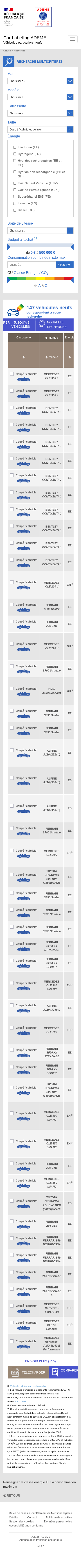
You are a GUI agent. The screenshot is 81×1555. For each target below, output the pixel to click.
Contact (32, 1517)
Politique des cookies (59, 1517)
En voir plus (40, 1361)
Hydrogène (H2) (29, 154)
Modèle (13, 90)
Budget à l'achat (22, 239)
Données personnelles (58, 1521)
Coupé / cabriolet (26, 374)
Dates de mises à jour (22, 1513)
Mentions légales (61, 1513)
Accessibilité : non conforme (26, 1525)
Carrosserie (16, 106)
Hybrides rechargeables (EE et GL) (39, 163)
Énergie (13, 136)
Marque (13, 74)
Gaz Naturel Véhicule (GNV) (38, 183)
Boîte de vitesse (20, 223)
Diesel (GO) (26, 210)
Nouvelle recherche (57, 324)
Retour (13, 1495)
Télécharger (33, 1372)
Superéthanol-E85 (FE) (34, 196)
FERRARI (51, 946)
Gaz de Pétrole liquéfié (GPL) (39, 190)
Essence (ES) (27, 203)
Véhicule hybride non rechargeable (28, 1386)
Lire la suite (21, 1401)
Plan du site (43, 1513)
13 (35, 238)
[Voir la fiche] (23, 379)
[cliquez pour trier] (23, 355)
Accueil (7, 50)
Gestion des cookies (21, 1521)
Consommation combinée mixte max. (37, 257)
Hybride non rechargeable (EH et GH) (41, 174)
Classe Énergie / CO (27, 273)
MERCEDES (51, 985)
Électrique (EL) (28, 147)
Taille (11, 122)
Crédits (13, 1517)
